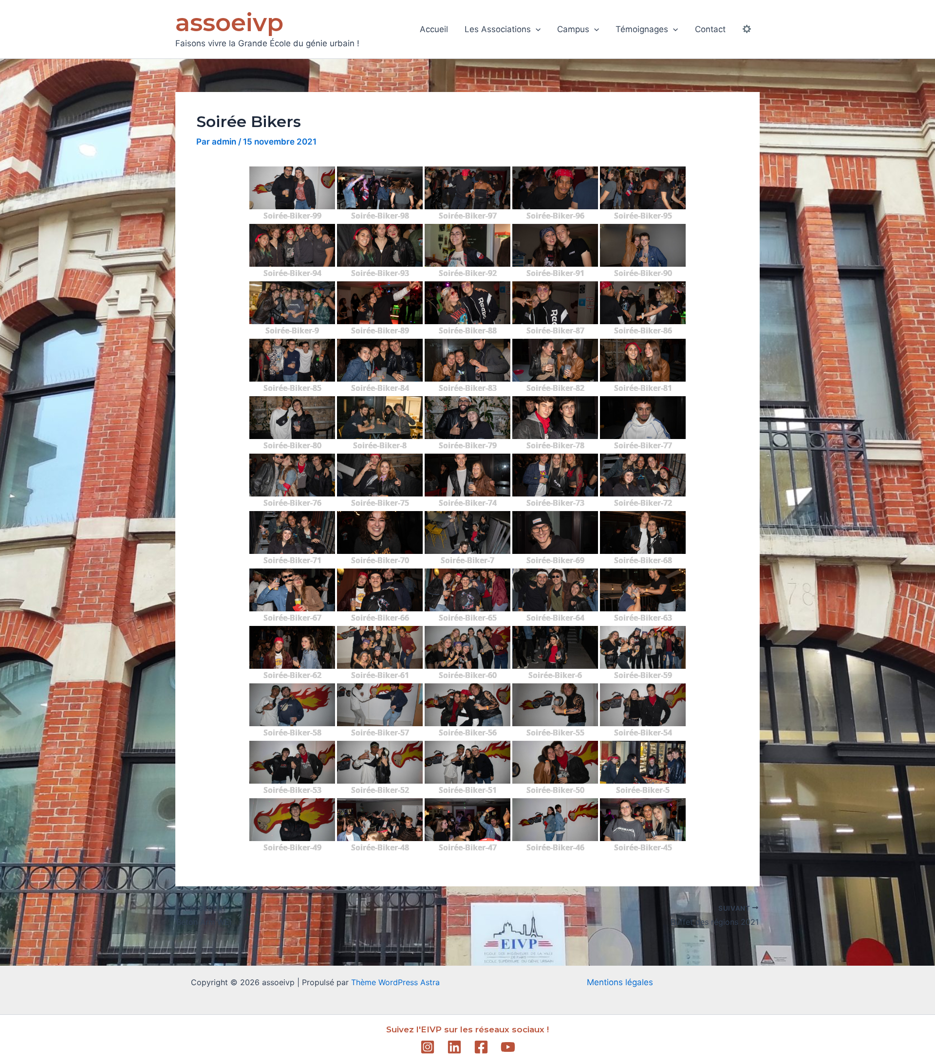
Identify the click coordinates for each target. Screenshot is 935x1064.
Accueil (434, 29)
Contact (710, 29)
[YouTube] (508, 1047)
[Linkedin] (454, 1047)
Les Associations (498, 29)
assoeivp (229, 22)
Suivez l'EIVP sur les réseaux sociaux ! (467, 1029)
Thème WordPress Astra (395, 982)
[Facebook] (481, 1047)
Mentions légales (620, 982)
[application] (536, 29)
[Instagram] (427, 1047)
